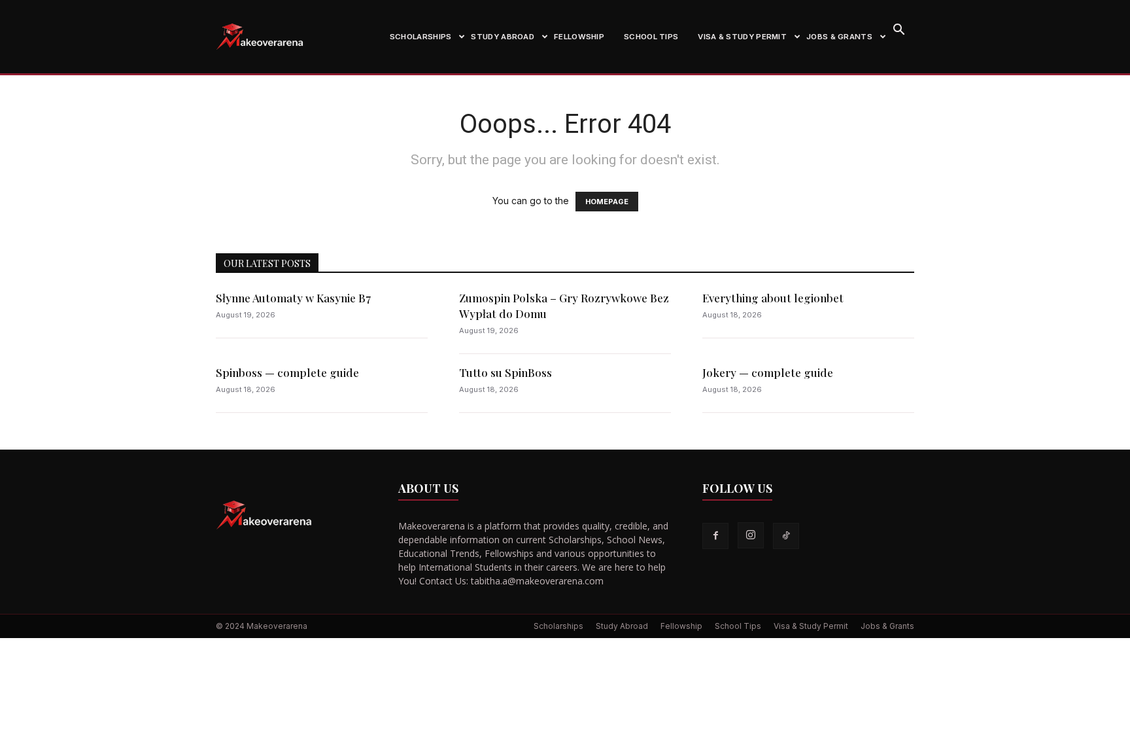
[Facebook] (715, 536)
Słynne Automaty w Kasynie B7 (293, 298)
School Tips (651, 36)
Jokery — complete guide (767, 372)
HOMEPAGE (606, 201)
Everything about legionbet (773, 298)
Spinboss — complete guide (287, 372)
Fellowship (579, 36)
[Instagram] (751, 535)
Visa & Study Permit (742, 36)
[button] (898, 31)
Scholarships (421, 36)
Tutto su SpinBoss (505, 372)
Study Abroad (502, 36)
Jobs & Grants (839, 36)
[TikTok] (786, 536)
